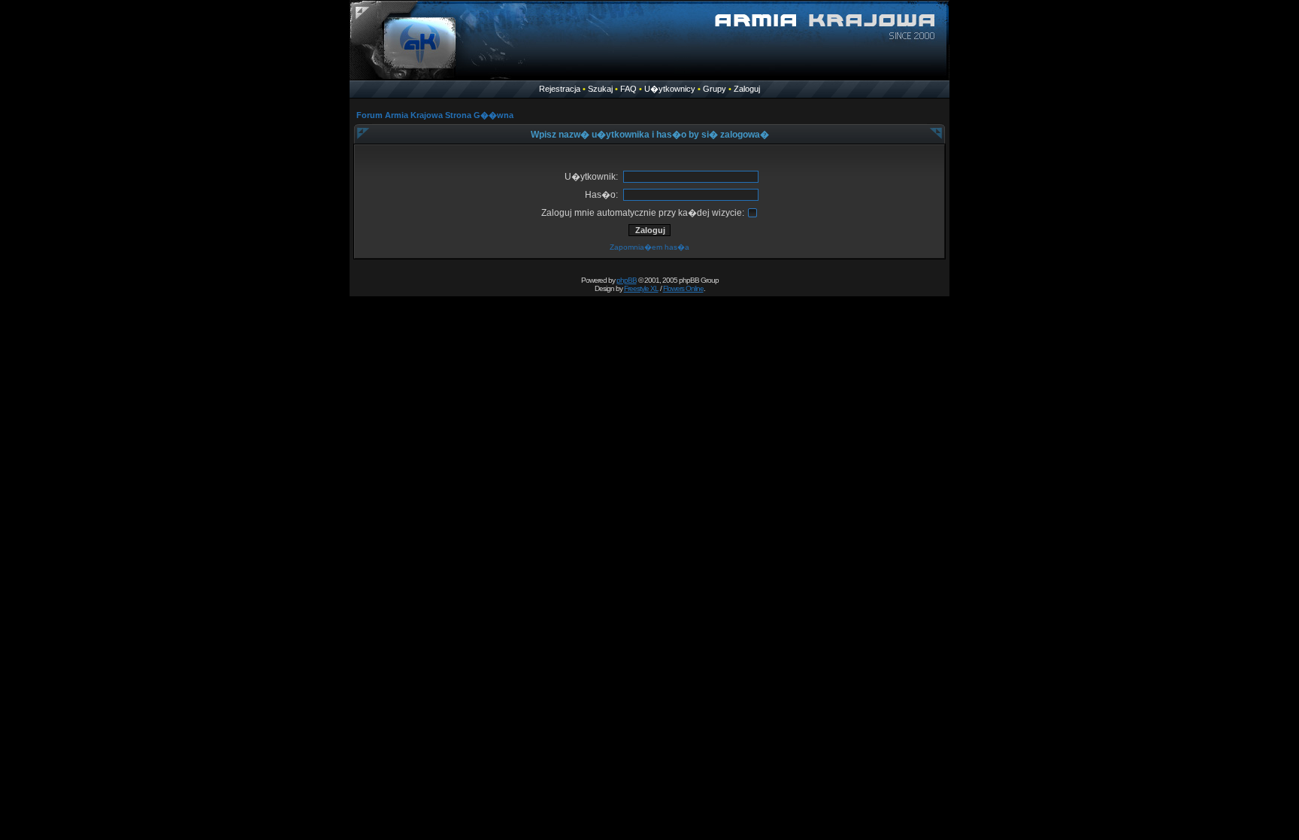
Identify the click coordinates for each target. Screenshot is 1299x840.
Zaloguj (747, 88)
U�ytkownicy (669, 88)
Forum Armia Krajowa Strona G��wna (434, 115)
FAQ (628, 88)
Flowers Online (683, 288)
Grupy (714, 88)
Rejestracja (559, 88)
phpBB (626, 280)
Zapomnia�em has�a (649, 247)
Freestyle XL (641, 288)
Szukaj (600, 88)
